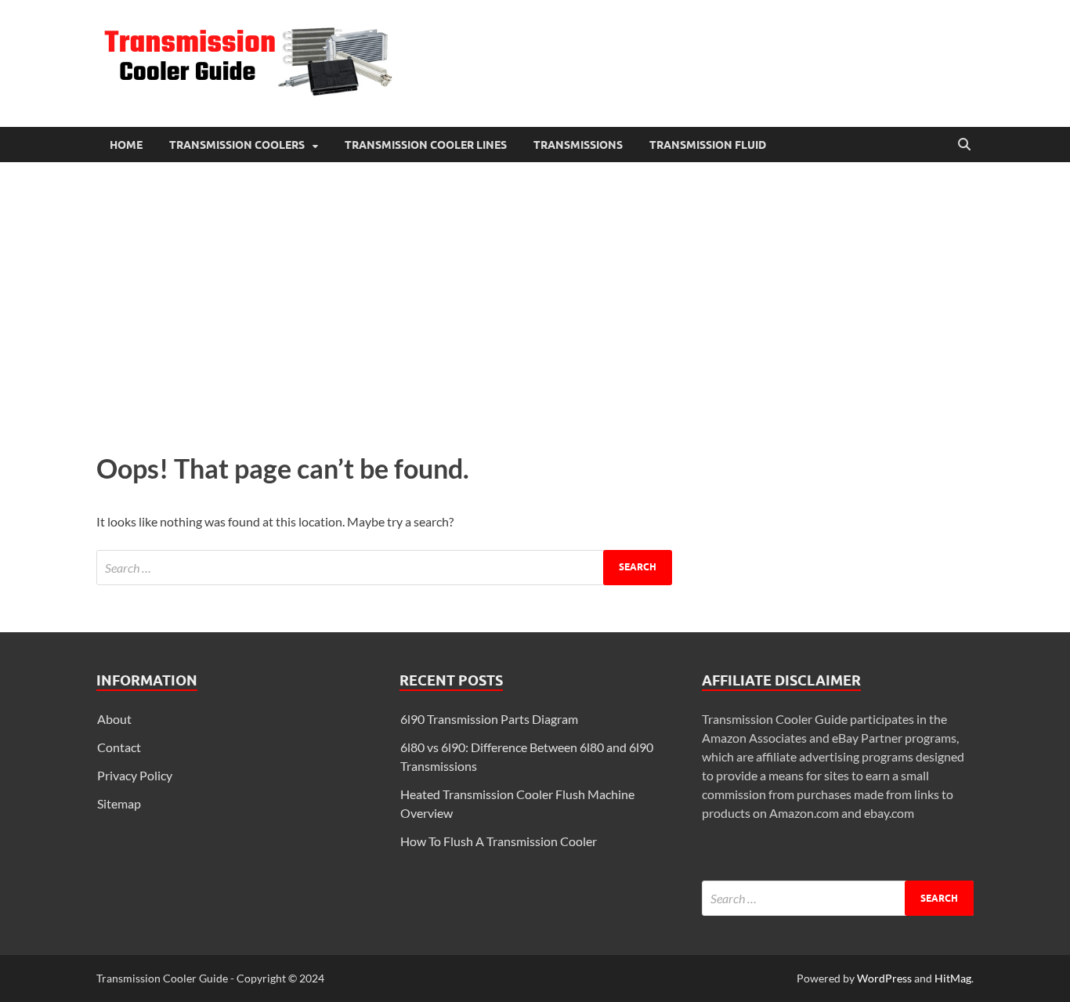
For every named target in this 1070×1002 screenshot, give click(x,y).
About (114, 718)
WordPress (884, 978)
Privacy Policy (134, 775)
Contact (119, 747)
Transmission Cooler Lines (426, 145)
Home (126, 145)
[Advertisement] (535, 303)
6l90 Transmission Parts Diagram (489, 718)
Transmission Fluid (707, 145)
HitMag (952, 978)
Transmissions (578, 145)
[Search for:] (384, 567)
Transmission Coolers (237, 145)
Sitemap (119, 803)
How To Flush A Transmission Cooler (498, 841)
